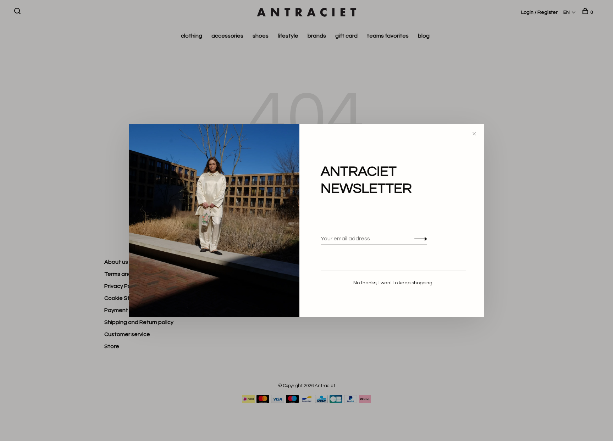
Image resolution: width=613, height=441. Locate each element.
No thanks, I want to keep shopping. (393, 282)
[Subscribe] (418, 238)
